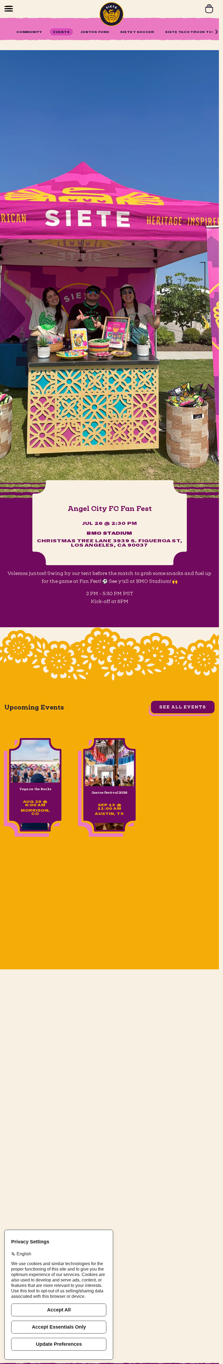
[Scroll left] (6, 32)
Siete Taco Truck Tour (191, 32)
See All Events (182, 707)
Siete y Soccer (137, 32)
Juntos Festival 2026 (109, 792)
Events (61, 32)
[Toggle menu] (8, 8)
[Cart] (209, 8)
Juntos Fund (94, 32)
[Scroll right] (216, 32)
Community (29, 32)
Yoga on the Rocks (35, 789)
